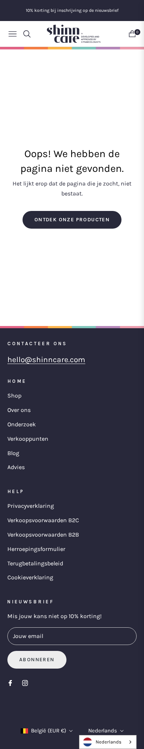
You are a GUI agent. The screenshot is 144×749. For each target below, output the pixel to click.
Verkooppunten (27, 438)
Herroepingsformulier (36, 548)
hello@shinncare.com (46, 359)
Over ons (19, 409)
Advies (16, 467)
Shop (14, 395)
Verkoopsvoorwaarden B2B (43, 534)
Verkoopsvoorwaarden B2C (43, 520)
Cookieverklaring (30, 577)
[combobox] (108, 742)
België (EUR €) (48, 730)
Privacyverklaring (30, 505)
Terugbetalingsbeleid (35, 563)
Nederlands (102, 730)
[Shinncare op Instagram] (25, 682)
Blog (13, 453)
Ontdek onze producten (72, 219)
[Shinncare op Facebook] (10, 682)
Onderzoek (21, 424)
